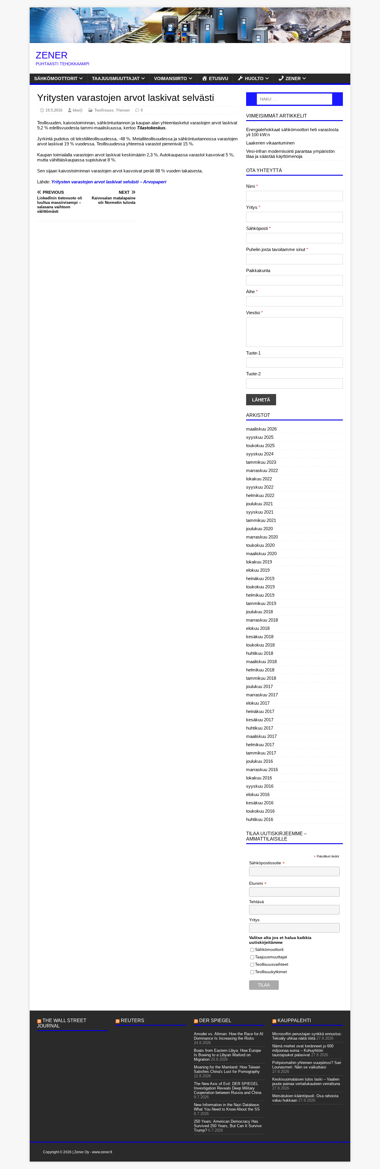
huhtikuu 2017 (259, 727)
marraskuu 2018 (262, 619)
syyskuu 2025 (259, 437)
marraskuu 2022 (262, 470)
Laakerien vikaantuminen (270, 142)
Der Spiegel (215, 1020)
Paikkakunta (258, 270)
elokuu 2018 (258, 628)
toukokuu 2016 (260, 811)
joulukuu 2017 (259, 686)
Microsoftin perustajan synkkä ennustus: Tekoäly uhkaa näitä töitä (307, 1036)
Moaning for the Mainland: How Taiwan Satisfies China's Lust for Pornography (227, 1069)
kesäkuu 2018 (259, 636)
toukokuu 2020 (260, 545)
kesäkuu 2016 (259, 802)
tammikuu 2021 (261, 520)
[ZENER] (190, 40)
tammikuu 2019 (261, 603)
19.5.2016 (53, 110)
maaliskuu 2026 (261, 428)
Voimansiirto (170, 78)
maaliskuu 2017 (261, 736)
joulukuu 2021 (259, 503)
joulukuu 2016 (259, 761)
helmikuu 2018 (260, 669)
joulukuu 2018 (259, 611)
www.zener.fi (102, 1152)
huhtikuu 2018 (259, 653)
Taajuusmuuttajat (116, 78)
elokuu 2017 (258, 703)
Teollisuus (103, 110)
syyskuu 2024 (259, 453)
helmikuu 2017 (260, 744)
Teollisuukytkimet (271, 971)
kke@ (78, 110)
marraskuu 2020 (262, 536)
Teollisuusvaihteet (271, 964)
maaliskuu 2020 (261, 553)
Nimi (252, 186)
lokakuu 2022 (259, 478)
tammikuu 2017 (261, 752)
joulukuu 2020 (259, 528)
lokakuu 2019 (259, 561)
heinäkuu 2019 (260, 578)
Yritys (253, 207)
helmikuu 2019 (260, 595)
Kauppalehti (294, 1020)
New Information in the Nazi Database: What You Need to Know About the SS (227, 1107)
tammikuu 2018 (261, 678)
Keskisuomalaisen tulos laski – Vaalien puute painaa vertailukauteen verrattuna (306, 1081)
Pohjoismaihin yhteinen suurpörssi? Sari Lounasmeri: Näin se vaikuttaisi (306, 1064)
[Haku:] (294, 99)
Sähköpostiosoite (267, 863)
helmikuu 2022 (260, 495)
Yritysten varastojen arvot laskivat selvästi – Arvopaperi (108, 181)
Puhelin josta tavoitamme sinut (277, 249)
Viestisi (254, 312)
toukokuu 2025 (260, 445)
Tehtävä (256, 901)
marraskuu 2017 (262, 694)
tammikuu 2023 (261, 462)
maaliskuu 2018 (261, 661)
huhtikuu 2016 (259, 819)
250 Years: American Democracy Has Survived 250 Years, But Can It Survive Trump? (228, 1126)
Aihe (252, 291)
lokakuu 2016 (259, 777)
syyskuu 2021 (259, 511)
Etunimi (258, 883)
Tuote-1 (253, 352)
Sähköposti (258, 228)
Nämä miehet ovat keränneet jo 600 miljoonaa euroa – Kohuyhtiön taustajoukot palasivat (302, 1050)
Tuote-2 (253, 373)
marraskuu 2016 (262, 769)
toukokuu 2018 (260, 644)
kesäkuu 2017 (259, 719)
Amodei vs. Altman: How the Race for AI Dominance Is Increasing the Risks (228, 1036)
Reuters (132, 1020)
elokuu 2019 (258, 570)
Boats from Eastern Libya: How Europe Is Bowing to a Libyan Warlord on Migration (227, 1055)
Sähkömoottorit (55, 78)
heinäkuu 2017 (260, 711)
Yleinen (123, 110)
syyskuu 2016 (259, 786)
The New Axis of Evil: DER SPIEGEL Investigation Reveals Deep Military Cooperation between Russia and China (227, 1088)
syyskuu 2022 (259, 487)
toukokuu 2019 (260, 586)
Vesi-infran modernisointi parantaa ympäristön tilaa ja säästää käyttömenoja (290, 154)
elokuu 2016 (258, 794)
